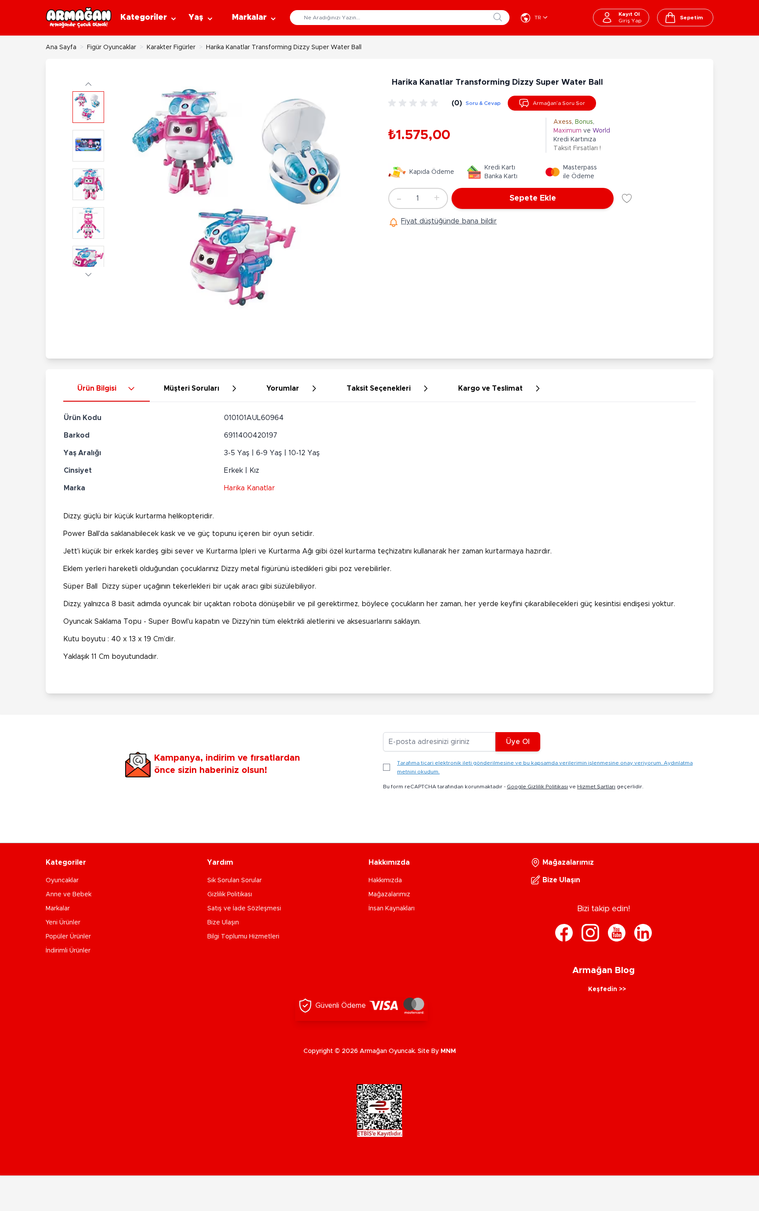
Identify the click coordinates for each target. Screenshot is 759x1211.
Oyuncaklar (62, 880)
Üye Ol (518, 741)
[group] (414, 103)
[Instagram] (590, 932)
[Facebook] (564, 932)
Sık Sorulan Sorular (234, 880)
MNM (448, 1051)
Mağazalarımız (389, 894)
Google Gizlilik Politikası (537, 786)
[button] (88, 83)
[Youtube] (616, 932)
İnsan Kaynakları (392, 909)
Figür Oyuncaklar (111, 47)
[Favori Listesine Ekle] (627, 198)
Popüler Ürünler (68, 937)
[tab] (106, 389)
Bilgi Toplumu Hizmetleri (243, 937)
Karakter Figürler (171, 47)
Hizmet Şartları (596, 786)
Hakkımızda (385, 880)
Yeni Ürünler (63, 923)
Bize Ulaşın (223, 923)
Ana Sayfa (61, 47)
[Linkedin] (643, 932)
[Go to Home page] (79, 17)
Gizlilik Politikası (229, 894)
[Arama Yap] (497, 17)
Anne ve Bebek (68, 894)
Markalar (58, 909)
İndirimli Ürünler (68, 951)
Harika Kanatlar (249, 488)
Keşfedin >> (607, 989)
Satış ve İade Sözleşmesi (244, 909)
